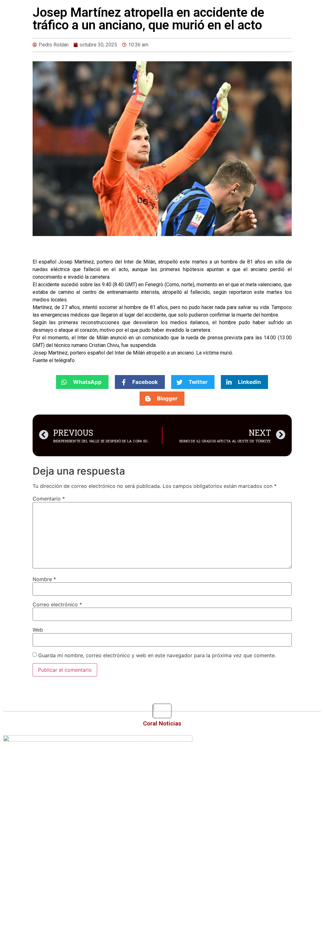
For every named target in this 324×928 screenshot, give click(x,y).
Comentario (49, 498)
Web (38, 629)
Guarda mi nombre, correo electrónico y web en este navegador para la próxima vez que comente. (157, 655)
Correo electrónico (57, 604)
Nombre (44, 579)
